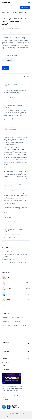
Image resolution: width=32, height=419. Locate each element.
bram (7, 277)
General (8, 12)
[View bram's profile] (4, 277)
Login (28, 2)
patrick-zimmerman (13, 127)
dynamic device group (18, 149)
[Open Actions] (28, 28)
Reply (5, 68)
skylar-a (8, 294)
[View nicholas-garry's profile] (3, 28)
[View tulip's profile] (5, 84)
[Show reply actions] (27, 85)
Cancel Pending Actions (10, 259)
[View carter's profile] (4, 283)
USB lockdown (8, 251)
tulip (9, 84)
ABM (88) (5, 317)
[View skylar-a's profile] (4, 294)
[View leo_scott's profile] (4, 288)
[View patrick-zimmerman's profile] (5, 128)
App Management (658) (20, 325)
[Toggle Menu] (3, 7)
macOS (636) (6, 321)
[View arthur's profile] (4, 299)
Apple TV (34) (6, 325)
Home (3, 12)
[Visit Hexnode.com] (6, 2)
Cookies (22, 413)
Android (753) (15, 317)
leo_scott (9, 288)
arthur (8, 299)
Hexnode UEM (16, 30)
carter (8, 283)
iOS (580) (24, 317)
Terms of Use (11, 413)
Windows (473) (17, 321)
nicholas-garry (9, 28)
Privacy (17, 413)
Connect (13, 2)
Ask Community (25, 7)
